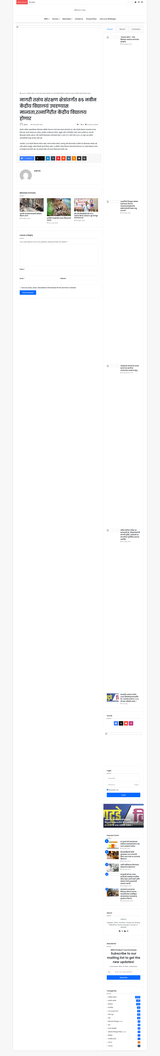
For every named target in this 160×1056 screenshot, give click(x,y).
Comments (136, 29)
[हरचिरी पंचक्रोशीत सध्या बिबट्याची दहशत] (59, 207)
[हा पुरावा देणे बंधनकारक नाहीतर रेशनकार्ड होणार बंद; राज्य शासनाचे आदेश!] (113, 845)
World (110, 1042)
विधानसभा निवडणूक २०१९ (115, 1021)
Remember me (113, 790)
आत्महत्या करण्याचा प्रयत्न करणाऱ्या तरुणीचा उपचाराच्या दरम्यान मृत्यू (129, 368)
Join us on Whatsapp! (108, 19)
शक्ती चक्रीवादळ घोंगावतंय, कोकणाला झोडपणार (129, 866)
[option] (123, 816)
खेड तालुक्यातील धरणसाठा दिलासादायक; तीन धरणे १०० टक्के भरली (46, 2)
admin (26, 124)
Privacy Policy (91, 19)
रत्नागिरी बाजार (112, 1039)
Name (22, 269)
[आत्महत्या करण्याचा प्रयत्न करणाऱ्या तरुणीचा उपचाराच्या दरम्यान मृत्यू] (113, 446)
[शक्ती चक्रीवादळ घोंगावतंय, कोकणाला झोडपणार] (113, 868)
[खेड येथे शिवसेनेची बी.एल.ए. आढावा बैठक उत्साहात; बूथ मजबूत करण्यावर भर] (86, 205)
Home (23, 93)
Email (22, 278)
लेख (109, 1018)
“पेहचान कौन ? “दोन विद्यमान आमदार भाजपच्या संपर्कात (129, 39)
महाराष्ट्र (110, 1004)
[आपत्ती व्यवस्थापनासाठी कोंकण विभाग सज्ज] (32, 205)
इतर (109, 1025)
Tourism (55, 19)
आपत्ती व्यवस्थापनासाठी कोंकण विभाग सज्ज (31, 215)
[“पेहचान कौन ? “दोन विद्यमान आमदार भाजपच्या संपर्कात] (113, 117)
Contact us (79, 19)
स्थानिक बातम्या (31, 93)
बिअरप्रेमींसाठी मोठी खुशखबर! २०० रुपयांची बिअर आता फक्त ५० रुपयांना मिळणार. (130, 855)
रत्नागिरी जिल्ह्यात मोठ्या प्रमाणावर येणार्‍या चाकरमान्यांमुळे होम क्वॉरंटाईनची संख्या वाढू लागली (129, 206)
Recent (122, 29)
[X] (122, 931)
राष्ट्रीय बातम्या (112, 1000)
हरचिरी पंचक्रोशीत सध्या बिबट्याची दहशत (59, 219)
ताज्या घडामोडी (112, 1028)
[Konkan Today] (80, 10)
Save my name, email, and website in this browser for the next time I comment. (49, 287)
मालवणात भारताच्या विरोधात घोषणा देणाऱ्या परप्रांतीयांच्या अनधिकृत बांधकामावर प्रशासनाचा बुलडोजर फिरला (128, 894)
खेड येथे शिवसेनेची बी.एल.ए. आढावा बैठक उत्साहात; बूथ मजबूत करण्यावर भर (86, 216)
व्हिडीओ (110, 1035)
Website (63, 278)
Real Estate (66, 19)
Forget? (136, 785)
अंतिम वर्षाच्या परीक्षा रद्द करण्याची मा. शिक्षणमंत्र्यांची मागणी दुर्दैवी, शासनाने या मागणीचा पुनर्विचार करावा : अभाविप (130, 534)
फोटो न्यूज (111, 1014)
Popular (110, 29)
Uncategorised (113, 1011)
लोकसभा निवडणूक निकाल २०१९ (117, 1032)
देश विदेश (110, 1007)
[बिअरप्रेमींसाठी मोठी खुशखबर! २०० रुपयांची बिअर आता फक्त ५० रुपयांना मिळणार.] (113, 855)
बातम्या (46, 19)
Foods (110, 1046)
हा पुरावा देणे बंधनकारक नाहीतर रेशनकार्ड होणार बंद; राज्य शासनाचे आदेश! (130, 844)
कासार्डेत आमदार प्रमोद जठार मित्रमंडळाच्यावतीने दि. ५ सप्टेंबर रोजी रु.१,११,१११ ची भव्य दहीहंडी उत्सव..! (129, 697)
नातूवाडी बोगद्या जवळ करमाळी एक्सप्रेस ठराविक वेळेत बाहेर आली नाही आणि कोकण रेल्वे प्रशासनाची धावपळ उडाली (130, 879)
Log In (123, 795)
